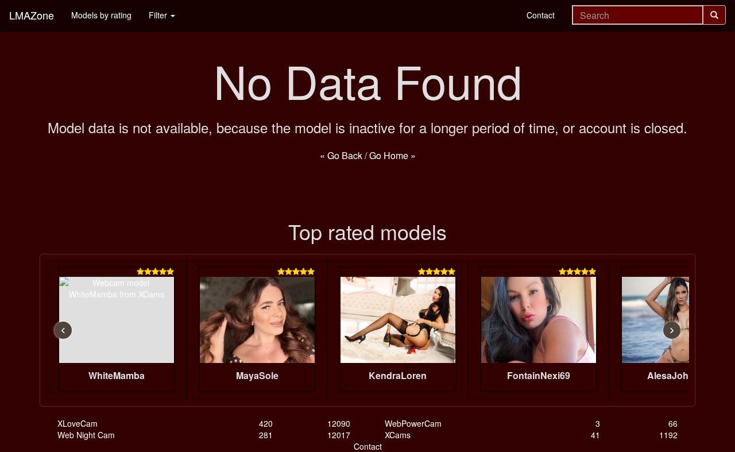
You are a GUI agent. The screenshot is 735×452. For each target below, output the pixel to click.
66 (673, 423)
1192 (668, 435)
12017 (338, 435)
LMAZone (31, 14)
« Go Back (341, 155)
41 (595, 435)
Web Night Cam (86, 435)
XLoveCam (77, 423)
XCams (398, 435)
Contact (541, 15)
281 (266, 435)
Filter (159, 15)
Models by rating (101, 15)
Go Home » (392, 155)
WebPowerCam (413, 423)
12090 (338, 423)
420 (266, 423)
